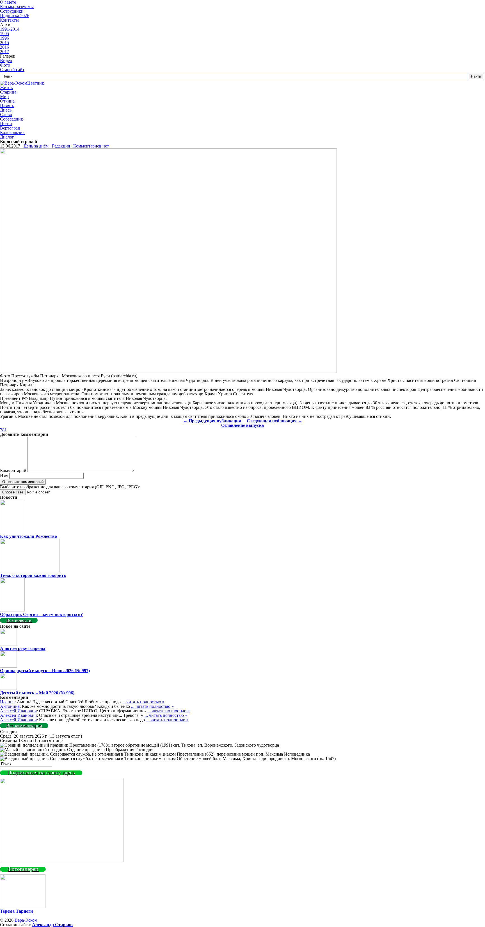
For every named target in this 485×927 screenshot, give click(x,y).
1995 (4, 33)
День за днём (36, 146)
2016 (4, 47)
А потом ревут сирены (22, 648)
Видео (6, 60)
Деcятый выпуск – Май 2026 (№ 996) (37, 692)
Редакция (61, 146)
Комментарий (13, 470)
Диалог (7, 137)
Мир (4, 96)
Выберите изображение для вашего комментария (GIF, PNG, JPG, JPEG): (70, 486)
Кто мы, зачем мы (17, 6)
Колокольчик (12, 132)
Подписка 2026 (14, 15)
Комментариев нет (91, 146)
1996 (4, 38)
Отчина (7, 101)
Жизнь (6, 87)
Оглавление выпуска (242, 425)
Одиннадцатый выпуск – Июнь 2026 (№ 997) (45, 670)
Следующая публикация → (274, 420)
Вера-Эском (26, 920)
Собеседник (11, 119)
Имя (4, 475)
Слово (6, 114)
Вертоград (10, 128)
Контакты (9, 20)
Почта (6, 123)
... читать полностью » (143, 701)
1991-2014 (9, 29)
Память (7, 105)
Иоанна (7, 701)
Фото (5, 65)
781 (3, 429)
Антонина (10, 706)
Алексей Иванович (18, 710)
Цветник (35, 83)
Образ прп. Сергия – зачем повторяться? (41, 614)
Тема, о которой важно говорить (33, 575)
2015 (4, 42)
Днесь (6, 110)
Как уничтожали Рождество (28, 536)
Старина (8, 92)
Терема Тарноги (16, 911)
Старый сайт (12, 69)
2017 (4, 51)
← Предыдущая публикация (212, 420)
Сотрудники (12, 11)
